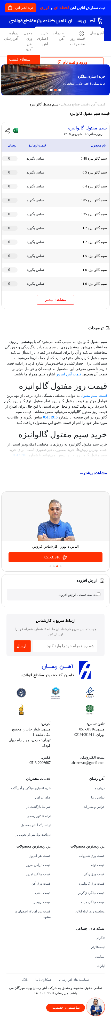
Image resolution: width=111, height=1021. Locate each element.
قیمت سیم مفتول (94, 396)
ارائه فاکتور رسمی (39, 816)
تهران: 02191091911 (89, 735)
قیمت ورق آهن (41, 883)
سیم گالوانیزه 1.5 (95, 256)
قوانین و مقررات (94, 807)
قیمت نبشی (43, 893)
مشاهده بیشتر (55, 300)
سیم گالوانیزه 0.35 (94, 214)
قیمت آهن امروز (68, 374)
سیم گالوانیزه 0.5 (95, 172)
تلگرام (101, 938)
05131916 (50, 417)
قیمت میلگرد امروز (38, 874)
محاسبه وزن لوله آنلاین (90, 911)
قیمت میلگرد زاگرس (91, 893)
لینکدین (100, 956)
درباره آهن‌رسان (11, 35)
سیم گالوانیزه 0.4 (95, 186)
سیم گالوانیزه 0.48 (94, 158)
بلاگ (25, 980)
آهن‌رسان (97, 33)
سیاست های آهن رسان (74, 980)
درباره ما (99, 788)
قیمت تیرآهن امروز (38, 865)
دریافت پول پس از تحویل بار (33, 834)
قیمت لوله (98, 865)
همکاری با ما (43, 980)
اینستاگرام (98, 947)
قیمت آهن (98, 104)
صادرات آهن (59, 35)
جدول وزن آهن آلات (28, 41)
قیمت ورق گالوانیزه (92, 883)
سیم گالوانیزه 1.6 (95, 270)
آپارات (101, 966)
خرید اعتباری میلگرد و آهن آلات (31, 788)
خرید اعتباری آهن (42, 38)
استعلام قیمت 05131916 (20, 62)
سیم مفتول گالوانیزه (87, 127)
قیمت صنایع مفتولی (75, 104)
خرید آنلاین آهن (25, 8)
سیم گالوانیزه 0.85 (94, 200)
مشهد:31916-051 (92, 729)
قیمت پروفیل (42, 902)
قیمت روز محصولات (77, 41)
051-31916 (52, 557)
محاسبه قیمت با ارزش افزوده (78, 594)
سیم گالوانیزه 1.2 (95, 228)
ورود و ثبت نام (75, 62)
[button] (5, 80)
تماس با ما (98, 797)
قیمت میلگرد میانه (93, 902)
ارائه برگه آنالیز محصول (36, 825)
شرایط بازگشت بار (38, 807)
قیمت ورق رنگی (94, 874)
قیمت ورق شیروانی (92, 856)
